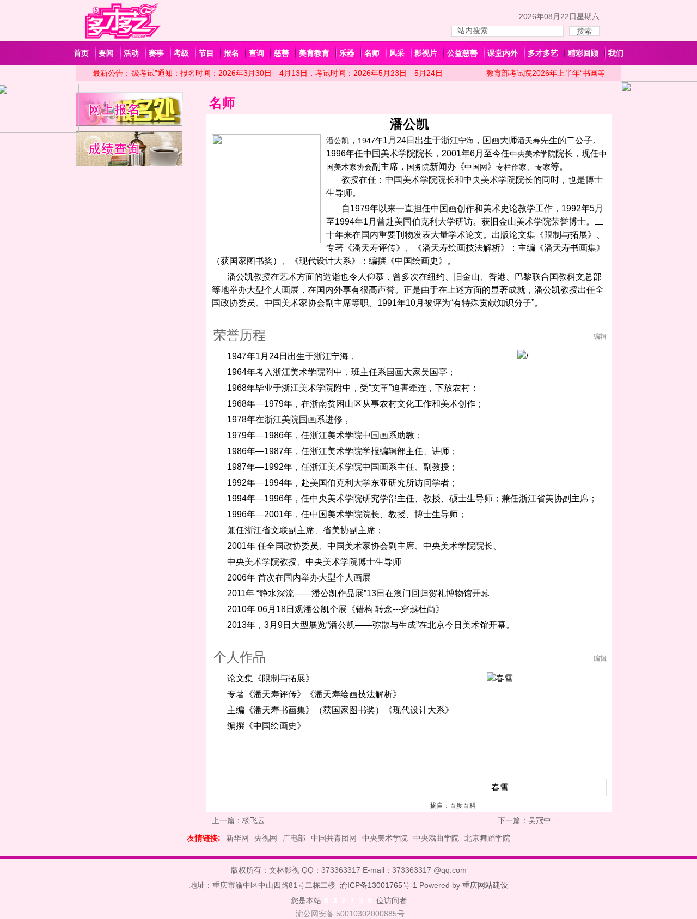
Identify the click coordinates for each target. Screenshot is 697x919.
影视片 (425, 53)
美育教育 (314, 53)
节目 (206, 53)
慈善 (281, 53)
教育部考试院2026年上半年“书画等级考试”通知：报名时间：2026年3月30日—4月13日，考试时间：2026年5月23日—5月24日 (223, 73)
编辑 (600, 336)
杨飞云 (253, 820)
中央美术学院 (385, 837)
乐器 (346, 53)
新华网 (237, 837)
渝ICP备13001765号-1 (378, 885)
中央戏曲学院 (436, 837)
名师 (372, 53)
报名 (231, 53)
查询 (256, 53)
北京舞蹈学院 (487, 837)
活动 (131, 53)
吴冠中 (539, 820)
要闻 (106, 53)
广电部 (294, 837)
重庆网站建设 (485, 885)
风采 (397, 53)
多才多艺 (543, 53)
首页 (81, 53)
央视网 (265, 837)
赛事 (156, 53)
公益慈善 (462, 53)
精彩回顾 (583, 53)
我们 (615, 53)
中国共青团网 (334, 837)
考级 (181, 53)
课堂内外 (502, 53)
